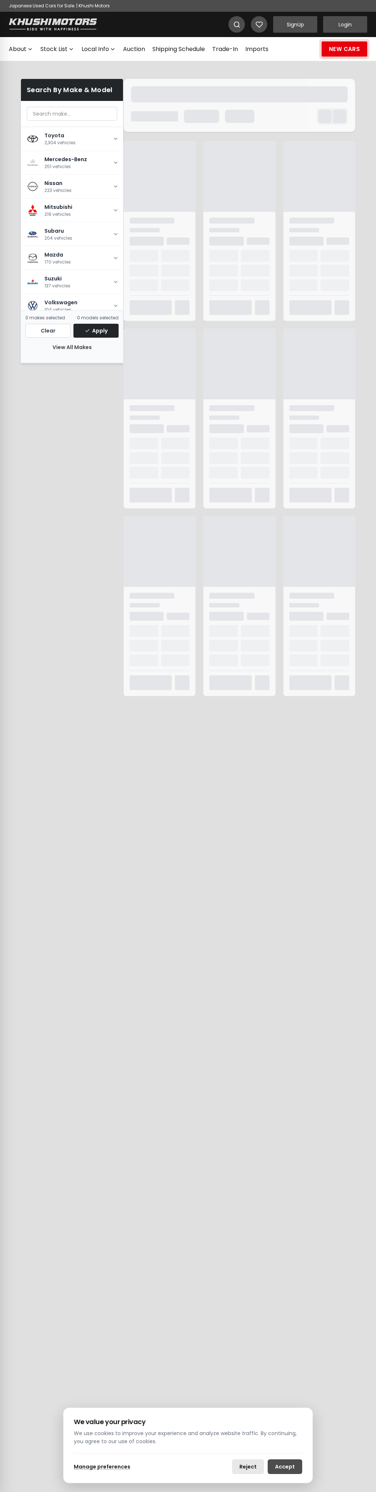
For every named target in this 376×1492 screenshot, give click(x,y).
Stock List (54, 49)
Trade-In (225, 49)
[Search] (236, 24)
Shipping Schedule (178, 49)
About (17, 49)
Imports (256, 49)
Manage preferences (102, 1466)
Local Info (95, 49)
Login (345, 24)
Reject (248, 1466)
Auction (134, 49)
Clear (48, 330)
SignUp (295, 24)
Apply (100, 330)
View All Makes (72, 347)
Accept (285, 1466)
